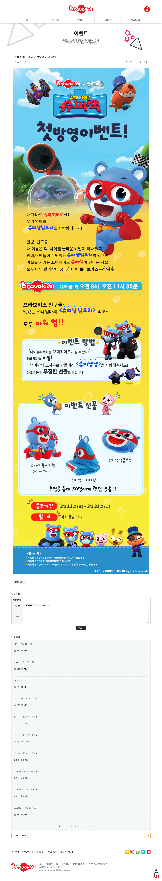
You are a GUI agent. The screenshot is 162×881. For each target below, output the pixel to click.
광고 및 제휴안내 (38, 852)
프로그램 (54, 20)
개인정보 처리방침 (65, 852)
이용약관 (51, 852)
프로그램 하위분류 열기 (65, 19)
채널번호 (25, 852)
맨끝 (102, 826)
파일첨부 (17, 606)
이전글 (15, 836)
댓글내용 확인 (22, 650)
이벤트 (108, 20)
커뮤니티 (135, 20)
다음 (99, 826)
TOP (156, 873)
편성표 (81, 20)
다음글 (23, 836)
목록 (147, 836)
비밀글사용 (17, 600)
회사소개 (15, 852)
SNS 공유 (19, 582)
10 (94, 826)
